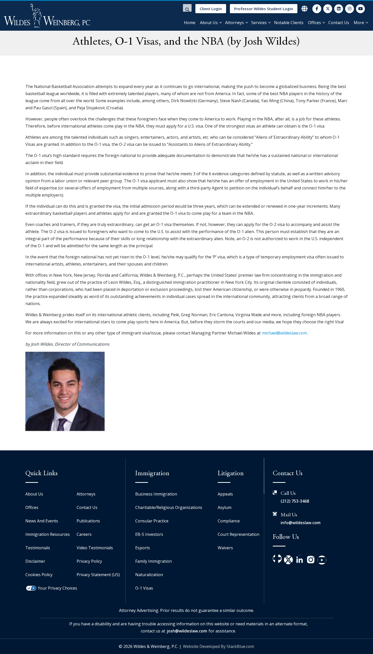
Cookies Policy (39, 574)
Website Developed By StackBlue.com (218, 646)
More (359, 22)
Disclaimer (35, 561)
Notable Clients (288, 22)
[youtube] (360, 8)
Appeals (225, 494)
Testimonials (37, 548)
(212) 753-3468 (295, 501)
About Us (209, 22)
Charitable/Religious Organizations (168, 507)
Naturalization (149, 574)
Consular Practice (151, 521)
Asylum (224, 507)
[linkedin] (338, 8)
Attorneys (234, 22)
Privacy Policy (89, 561)
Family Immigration (153, 561)
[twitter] (327, 8)
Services (259, 22)
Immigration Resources (47, 534)
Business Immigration (156, 494)
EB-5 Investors (149, 534)
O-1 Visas (144, 588)
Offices (314, 22)
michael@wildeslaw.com (284, 333)
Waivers (225, 548)
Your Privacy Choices (57, 588)
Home (189, 22)
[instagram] (349, 8)
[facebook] (316, 8)
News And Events (41, 521)
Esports (142, 548)
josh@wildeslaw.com (187, 631)
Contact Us (338, 22)
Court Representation (238, 534)
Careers (84, 534)
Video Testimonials (95, 548)
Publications (88, 521)
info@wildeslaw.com (300, 522)
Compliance (229, 521)
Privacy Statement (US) (98, 574)
